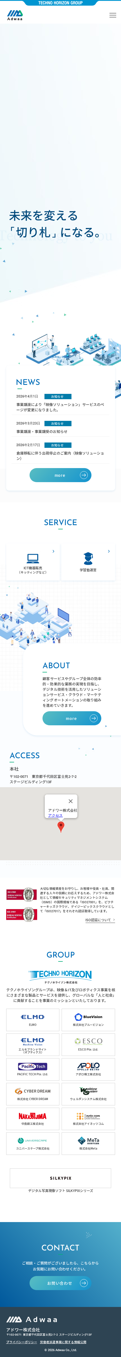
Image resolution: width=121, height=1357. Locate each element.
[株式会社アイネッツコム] (88, 1119)
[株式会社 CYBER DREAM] (33, 1094)
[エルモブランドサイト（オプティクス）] (33, 1044)
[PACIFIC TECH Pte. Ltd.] (33, 1069)
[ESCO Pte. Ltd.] (88, 1044)
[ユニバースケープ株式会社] (33, 1143)
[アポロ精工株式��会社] (88, 1069)
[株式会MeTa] (88, 1143)
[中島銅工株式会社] (33, 1119)
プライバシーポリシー (21, 1342)
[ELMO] (33, 1020)
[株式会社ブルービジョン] (88, 1020)
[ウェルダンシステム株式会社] (88, 1094)
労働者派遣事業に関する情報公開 (63, 1342)
